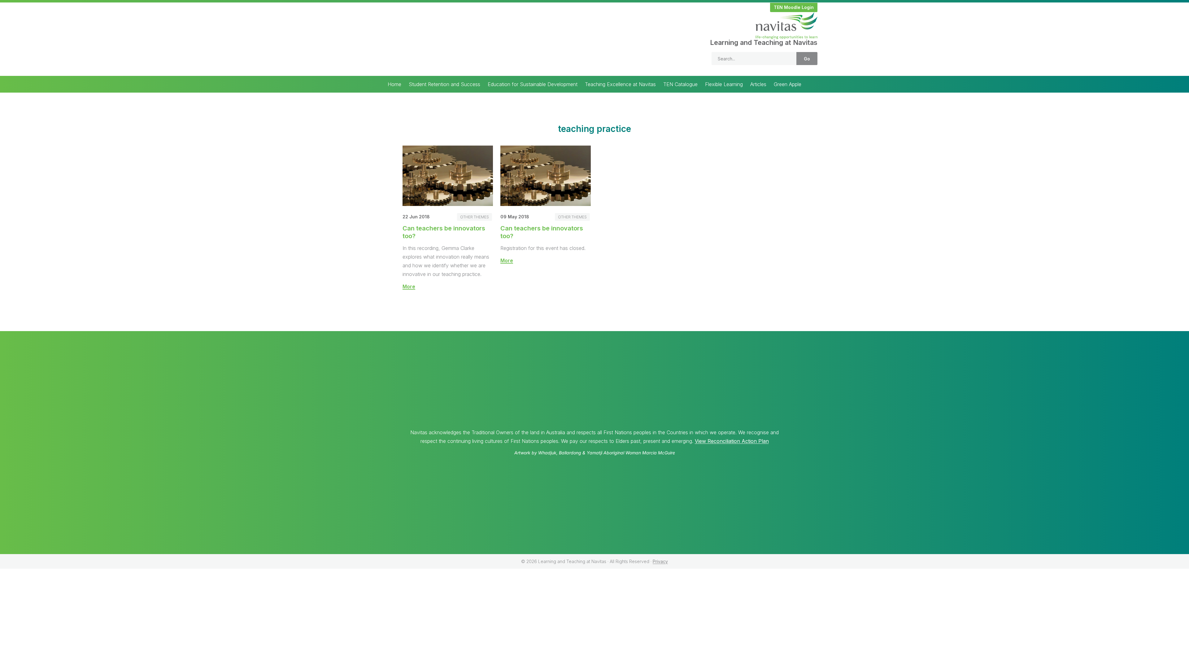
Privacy (660, 561)
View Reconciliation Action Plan (732, 441)
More (409, 286)
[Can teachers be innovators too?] (448, 204)
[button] (793, 7)
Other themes (474, 217)
